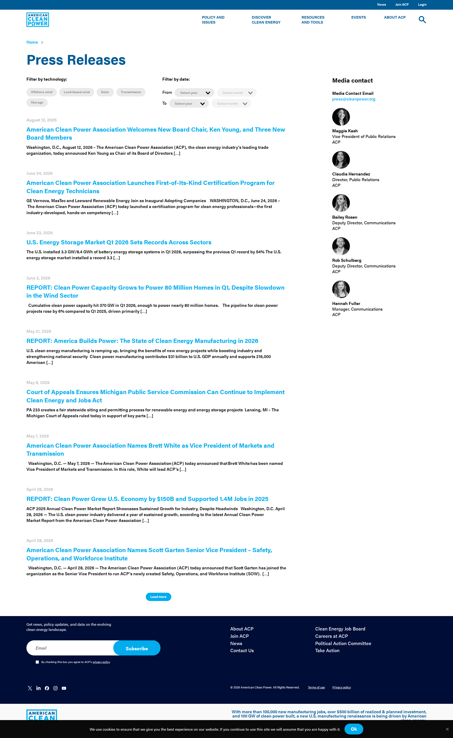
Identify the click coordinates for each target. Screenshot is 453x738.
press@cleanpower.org (353, 99)
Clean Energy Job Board (340, 628)
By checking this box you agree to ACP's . (75, 662)
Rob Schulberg (346, 260)
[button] (218, 19)
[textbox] (194, 92)
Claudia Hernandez (351, 174)
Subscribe (137, 648)
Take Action (327, 650)
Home (32, 42)
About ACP (242, 628)
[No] (447, 729)
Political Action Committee (343, 643)
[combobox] (194, 92)
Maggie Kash (345, 131)
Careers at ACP (331, 636)
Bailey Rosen (344, 217)
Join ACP (402, 4)
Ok (354, 728)
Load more (158, 596)
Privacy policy (341, 687)
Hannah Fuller (346, 303)
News (381, 4)
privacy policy (101, 662)
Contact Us (242, 650)
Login (422, 4)
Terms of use (316, 687)
